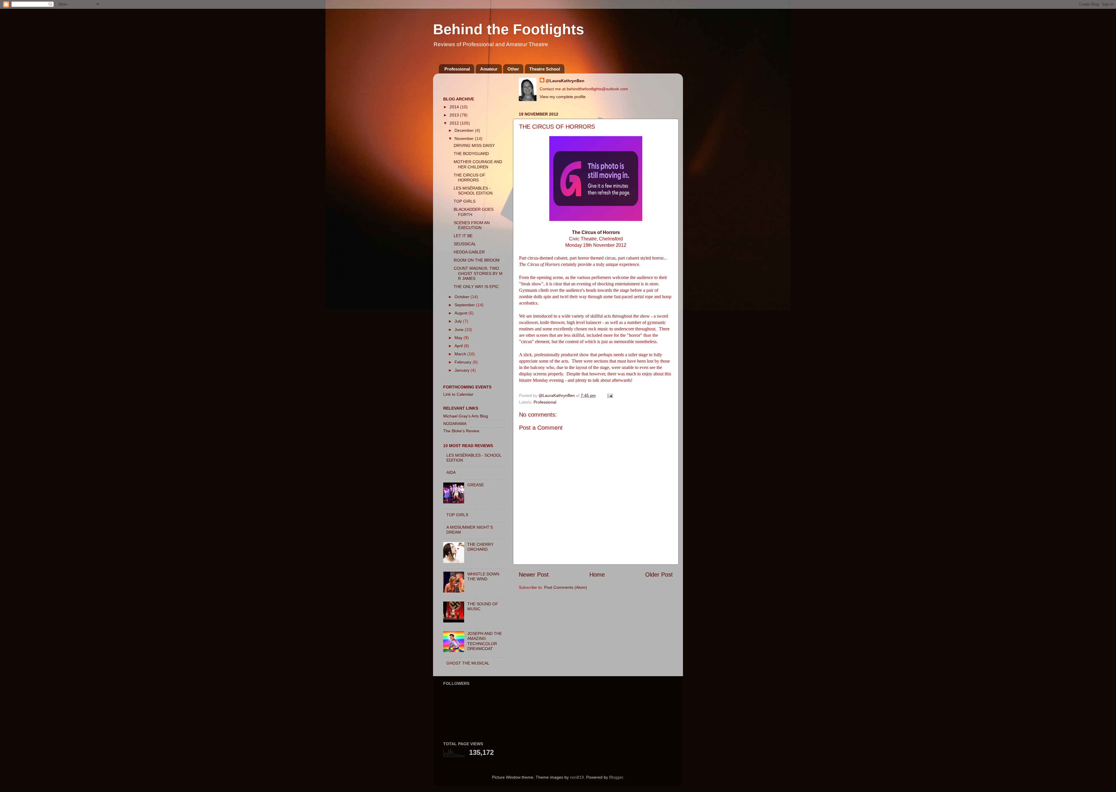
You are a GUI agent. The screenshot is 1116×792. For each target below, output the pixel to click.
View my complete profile (563, 96)
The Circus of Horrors (596, 232)
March (461, 354)
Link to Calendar (458, 394)
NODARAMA (454, 423)
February (464, 362)
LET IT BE (463, 235)
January (463, 370)
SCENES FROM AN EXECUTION (472, 225)
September (465, 305)
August (461, 313)
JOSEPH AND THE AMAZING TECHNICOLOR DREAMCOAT (484, 641)
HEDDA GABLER (469, 252)
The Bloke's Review (461, 431)
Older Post (659, 574)
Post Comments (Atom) (565, 587)
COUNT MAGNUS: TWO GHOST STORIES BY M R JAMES (478, 273)
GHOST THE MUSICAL (467, 663)
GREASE (475, 485)
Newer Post (534, 574)
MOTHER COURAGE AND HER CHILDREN (478, 164)
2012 (455, 123)
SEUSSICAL (465, 244)
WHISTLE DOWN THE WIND (483, 576)
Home (597, 574)
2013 (455, 115)
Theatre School (544, 68)
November (465, 138)
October (463, 296)
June (460, 329)
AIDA (451, 472)
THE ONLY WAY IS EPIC (476, 286)
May (459, 337)
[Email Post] (609, 395)
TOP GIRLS (464, 201)
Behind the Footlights (508, 29)
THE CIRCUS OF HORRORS (469, 177)
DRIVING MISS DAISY (474, 145)
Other (513, 68)
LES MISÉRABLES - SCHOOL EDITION (473, 190)
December (465, 130)
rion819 (577, 777)
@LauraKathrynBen (565, 80)
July (459, 321)
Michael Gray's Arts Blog (465, 416)
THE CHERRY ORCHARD (480, 547)
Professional (457, 68)
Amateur (489, 68)
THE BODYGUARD (471, 153)
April (459, 345)
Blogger (616, 777)
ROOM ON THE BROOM (477, 260)
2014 (455, 107)
